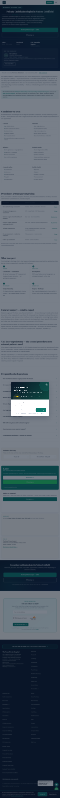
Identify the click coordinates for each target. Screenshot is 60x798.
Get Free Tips (41, 410)
